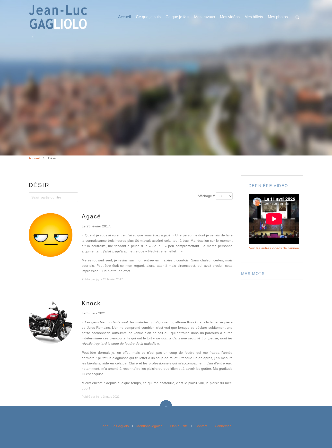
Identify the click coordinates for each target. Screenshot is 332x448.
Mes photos (278, 17)
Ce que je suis (148, 17)
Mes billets (254, 17)
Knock (91, 303)
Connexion (223, 426)
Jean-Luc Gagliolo (115, 426)
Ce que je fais (177, 17)
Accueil (124, 17)
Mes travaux (204, 17)
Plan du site (179, 426)
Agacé (91, 216)
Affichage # (206, 196)
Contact (201, 426)
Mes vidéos (230, 17)
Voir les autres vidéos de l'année (274, 248)
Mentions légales (149, 426)
